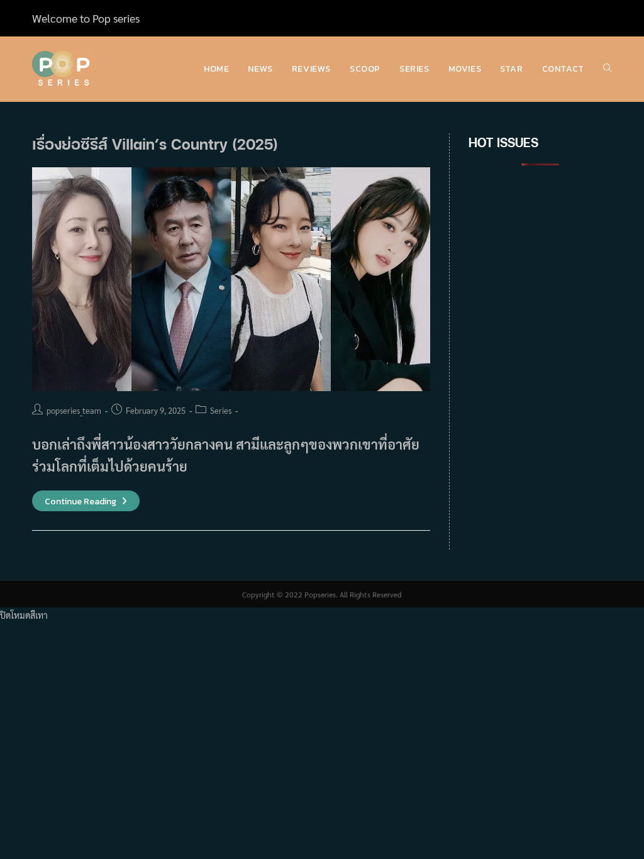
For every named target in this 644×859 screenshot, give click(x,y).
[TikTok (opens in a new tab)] (606, 18)
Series (220, 410)
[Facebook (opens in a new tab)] (578, 18)
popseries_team (74, 410)
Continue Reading (86, 501)
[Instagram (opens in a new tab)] (593, 18)
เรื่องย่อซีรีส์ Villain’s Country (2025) (155, 143)
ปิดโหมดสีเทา (24, 615)
